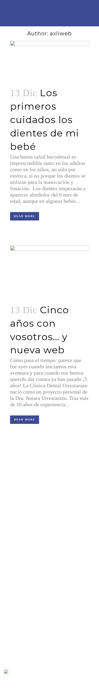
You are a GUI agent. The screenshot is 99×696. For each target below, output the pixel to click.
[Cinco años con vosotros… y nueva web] (49, 271)
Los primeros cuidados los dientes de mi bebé (44, 119)
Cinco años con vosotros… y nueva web (34, 642)
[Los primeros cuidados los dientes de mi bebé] (49, 60)
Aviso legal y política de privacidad (30, 570)
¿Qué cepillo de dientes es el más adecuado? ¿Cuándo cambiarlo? (43, 605)
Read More (24, 216)
